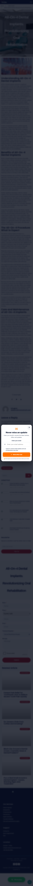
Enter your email (16, 440)
